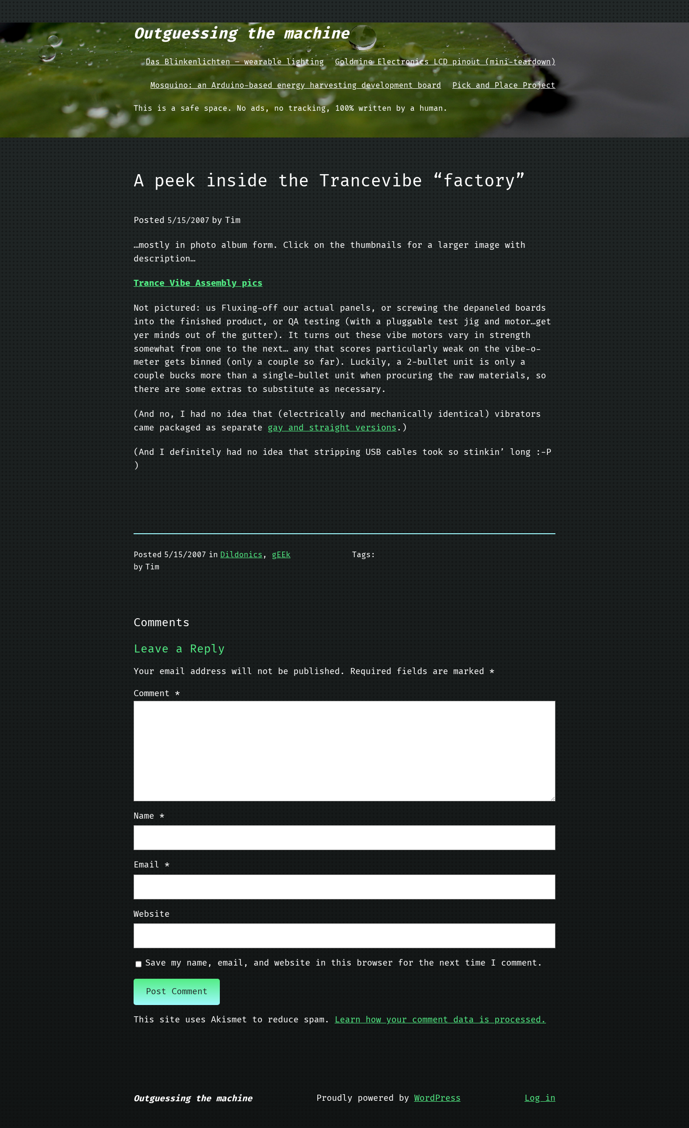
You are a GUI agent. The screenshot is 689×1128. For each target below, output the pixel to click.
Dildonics (241, 555)
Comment (157, 693)
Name (149, 816)
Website (152, 914)
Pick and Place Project (503, 85)
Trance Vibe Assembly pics (198, 283)
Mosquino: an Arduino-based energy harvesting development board (295, 85)
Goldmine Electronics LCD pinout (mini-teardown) (445, 62)
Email (152, 864)
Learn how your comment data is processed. (440, 1019)
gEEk (281, 555)
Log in (539, 1098)
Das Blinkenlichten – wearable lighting (235, 62)
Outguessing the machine (241, 33)
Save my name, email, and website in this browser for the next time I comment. (343, 963)
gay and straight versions (332, 427)
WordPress (437, 1098)
